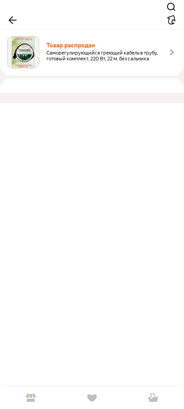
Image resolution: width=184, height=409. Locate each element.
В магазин (30, 398)
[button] (12, 20)
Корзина (153, 398)
